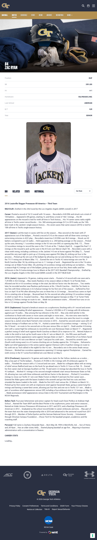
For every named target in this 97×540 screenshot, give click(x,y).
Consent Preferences (30, 506)
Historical (39, 191)
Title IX (47, 509)
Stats (33, 15)
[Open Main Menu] (94, 6)
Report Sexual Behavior (61, 509)
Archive (49, 15)
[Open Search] (83, 6)
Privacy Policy (14, 506)
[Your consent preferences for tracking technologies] (92, 535)
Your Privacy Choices (79, 506)
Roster (14, 15)
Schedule (24, 15)
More (69, 15)
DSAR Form (64, 506)
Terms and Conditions (49, 506)
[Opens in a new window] (8, 475)
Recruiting (59, 15)
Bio (6, 191)
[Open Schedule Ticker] (88, 6)
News (41, 15)
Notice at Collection (34, 509)
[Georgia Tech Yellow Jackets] (5, 5)
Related (16, 191)
